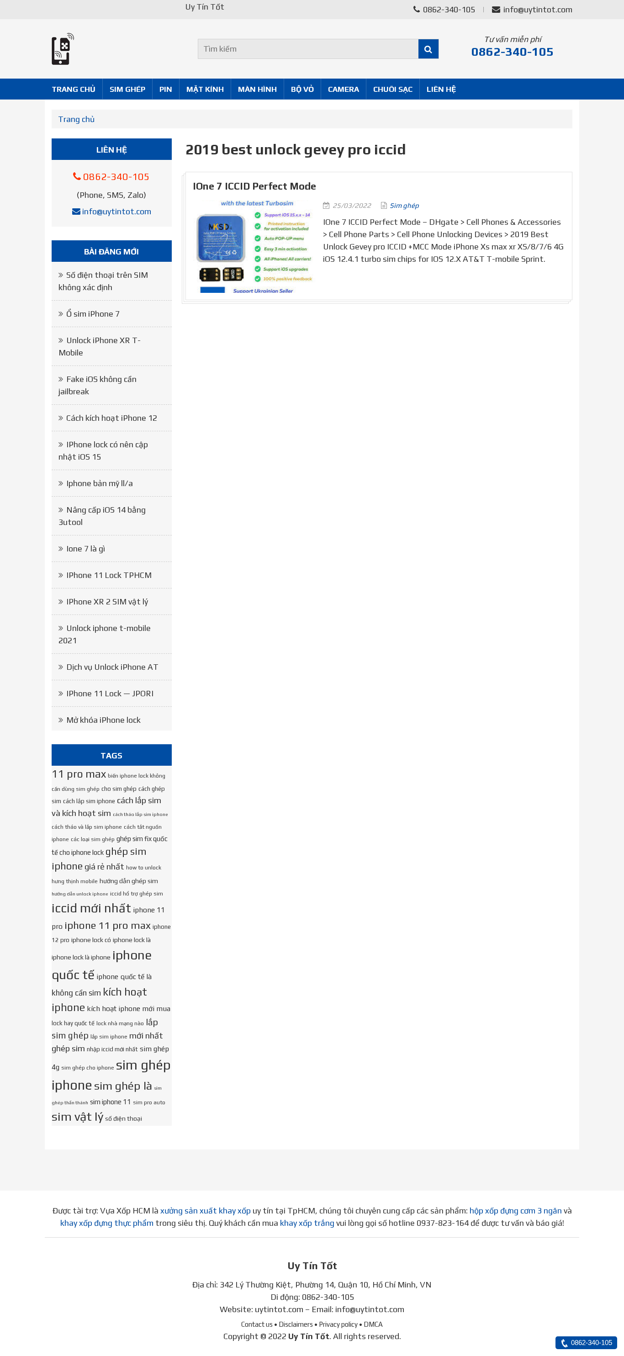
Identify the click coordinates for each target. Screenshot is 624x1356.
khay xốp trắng (307, 1223)
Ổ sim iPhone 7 (93, 313)
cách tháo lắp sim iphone (140, 814)
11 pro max (79, 774)
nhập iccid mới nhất (112, 1049)
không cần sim (76, 992)
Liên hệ (441, 89)
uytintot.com (279, 1309)
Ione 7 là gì (85, 548)
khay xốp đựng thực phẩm (106, 1223)
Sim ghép (127, 89)
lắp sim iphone (108, 1036)
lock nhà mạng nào (120, 1023)
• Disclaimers (293, 1324)
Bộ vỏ (302, 89)
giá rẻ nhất (104, 866)
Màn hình (257, 89)
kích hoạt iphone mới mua (128, 1008)
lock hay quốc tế (73, 1023)
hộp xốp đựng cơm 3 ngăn (516, 1210)
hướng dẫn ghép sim (129, 881)
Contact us (257, 1324)
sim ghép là (123, 1085)
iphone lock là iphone (81, 957)
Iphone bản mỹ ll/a (99, 483)
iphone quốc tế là (124, 976)
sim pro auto (149, 1102)
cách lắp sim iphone (89, 801)
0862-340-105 (448, 9)
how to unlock (143, 867)
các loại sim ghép (93, 839)
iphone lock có (91, 939)
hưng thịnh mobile (75, 881)
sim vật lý (77, 1116)
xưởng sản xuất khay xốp (205, 1210)
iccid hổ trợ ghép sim (136, 893)
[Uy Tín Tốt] (112, 49)
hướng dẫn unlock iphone (80, 893)
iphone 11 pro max (107, 925)
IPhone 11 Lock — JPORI (109, 693)
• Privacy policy (336, 1324)
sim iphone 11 (110, 1102)
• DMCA (371, 1324)
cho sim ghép (119, 788)
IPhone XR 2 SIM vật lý (107, 601)
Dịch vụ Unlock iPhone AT (112, 667)
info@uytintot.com (537, 9)
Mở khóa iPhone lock (103, 720)
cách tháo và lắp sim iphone (87, 827)
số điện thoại (123, 1118)
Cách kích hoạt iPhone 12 (111, 418)
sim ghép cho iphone (87, 1068)
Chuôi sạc (392, 89)
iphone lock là (132, 939)
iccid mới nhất (91, 907)
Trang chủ (73, 89)
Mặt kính (205, 89)
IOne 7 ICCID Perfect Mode (254, 186)
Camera (343, 89)
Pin (165, 89)
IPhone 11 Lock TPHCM (109, 575)
